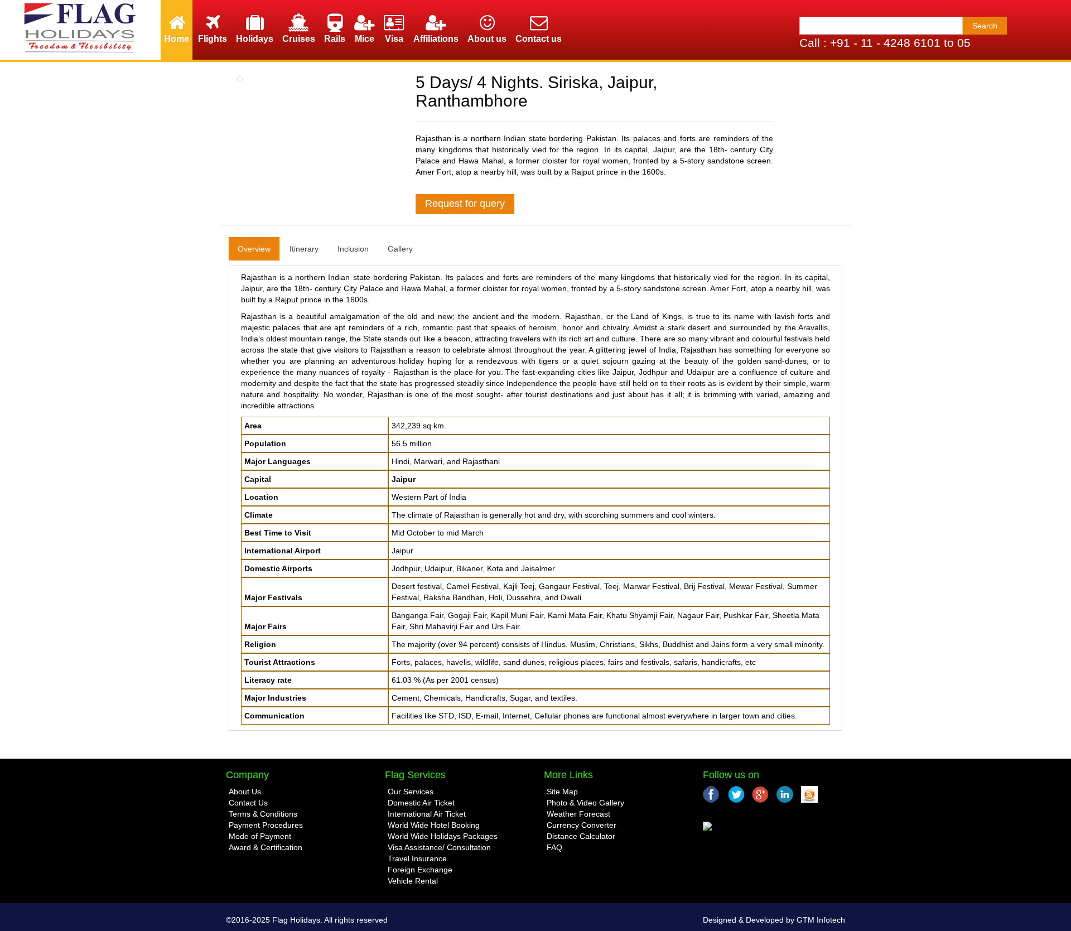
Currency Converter (581, 825)
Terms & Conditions (263, 813)
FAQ (554, 847)
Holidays (254, 39)
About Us (245, 791)
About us (486, 39)
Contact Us (248, 802)
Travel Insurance (417, 858)
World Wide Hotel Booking (434, 825)
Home (176, 39)
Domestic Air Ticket (421, 802)
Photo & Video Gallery (585, 802)
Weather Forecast (578, 813)
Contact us (538, 39)
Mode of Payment (260, 836)
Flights (212, 39)
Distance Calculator (581, 836)
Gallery (400, 248)
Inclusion (353, 248)
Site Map (562, 791)
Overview (254, 248)
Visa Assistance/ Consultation (439, 847)
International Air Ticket (427, 813)
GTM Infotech (821, 919)
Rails (334, 39)
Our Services (410, 791)
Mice (364, 39)
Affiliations (436, 39)
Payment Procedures (266, 825)
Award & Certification (265, 847)
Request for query (465, 203)
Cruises (298, 39)
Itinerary (304, 248)
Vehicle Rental (413, 880)
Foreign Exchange (420, 869)
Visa (394, 39)
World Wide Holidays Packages (443, 836)
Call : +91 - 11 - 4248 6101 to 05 (885, 42)
